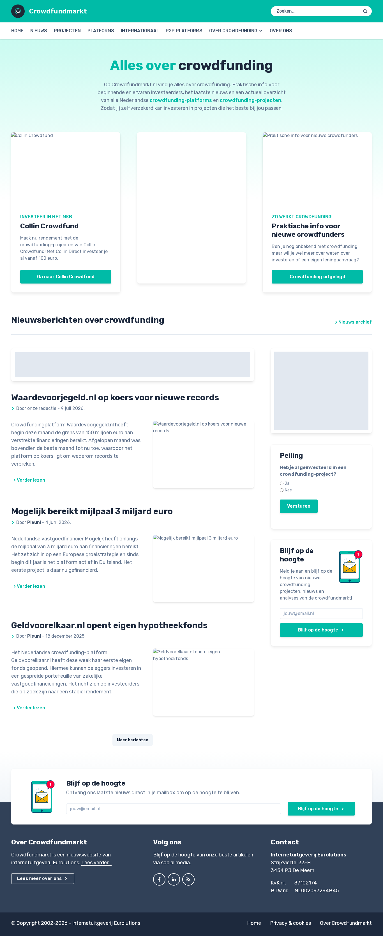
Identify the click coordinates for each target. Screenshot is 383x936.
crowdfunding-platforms (181, 100)
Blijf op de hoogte (318, 630)
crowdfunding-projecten (250, 100)
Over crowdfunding (233, 30)
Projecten (67, 30)
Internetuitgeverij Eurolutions (106, 923)
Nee (288, 490)
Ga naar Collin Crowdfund (65, 276)
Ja (287, 483)
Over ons (281, 30)
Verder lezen (31, 480)
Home (17, 30)
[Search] (365, 11)
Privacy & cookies (290, 923)
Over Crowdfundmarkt (346, 923)
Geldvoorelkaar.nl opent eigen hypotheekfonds (109, 625)
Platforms (100, 30)
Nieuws (38, 30)
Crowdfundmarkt (58, 11)
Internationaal (140, 30)
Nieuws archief (355, 322)
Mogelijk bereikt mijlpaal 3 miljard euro (92, 511)
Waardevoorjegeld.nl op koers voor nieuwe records (115, 397)
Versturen (298, 506)
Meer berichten (132, 740)
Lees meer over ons (39, 878)
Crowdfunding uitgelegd (317, 276)
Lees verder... (96, 863)
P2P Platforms (184, 30)
